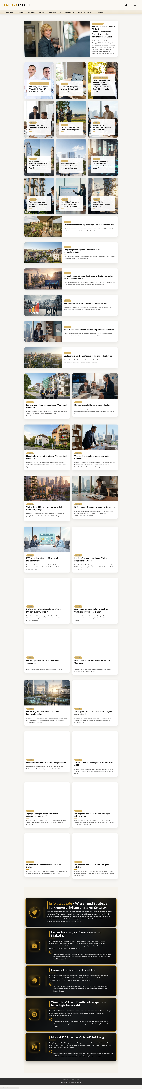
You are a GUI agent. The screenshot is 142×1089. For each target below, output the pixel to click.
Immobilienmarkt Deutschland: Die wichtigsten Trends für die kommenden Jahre (88, 277)
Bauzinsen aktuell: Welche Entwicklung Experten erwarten (89, 329)
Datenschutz (75, 1080)
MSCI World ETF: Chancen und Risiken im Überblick (92, 661)
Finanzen (20, 12)
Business (9, 12)
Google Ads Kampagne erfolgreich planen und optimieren (69, 89)
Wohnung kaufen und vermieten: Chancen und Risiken (38, 204)
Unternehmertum (85, 12)
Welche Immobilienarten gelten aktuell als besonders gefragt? (44, 508)
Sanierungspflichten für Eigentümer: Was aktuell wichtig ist (46, 406)
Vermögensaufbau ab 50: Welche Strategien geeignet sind (93, 712)
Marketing (69, 12)
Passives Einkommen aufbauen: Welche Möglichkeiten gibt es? (91, 559)
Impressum (66, 1080)
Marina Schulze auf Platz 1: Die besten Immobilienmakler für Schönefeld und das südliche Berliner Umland (103, 31)
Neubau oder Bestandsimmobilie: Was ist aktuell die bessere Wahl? (38, 164)
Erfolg (42, 12)
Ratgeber (100, 12)
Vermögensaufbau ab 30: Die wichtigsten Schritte (91, 866)
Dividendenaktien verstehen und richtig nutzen (94, 507)
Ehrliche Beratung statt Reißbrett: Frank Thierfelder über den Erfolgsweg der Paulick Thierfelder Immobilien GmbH (101, 85)
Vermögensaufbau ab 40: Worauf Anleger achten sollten (92, 815)
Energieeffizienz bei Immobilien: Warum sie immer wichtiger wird (69, 166)
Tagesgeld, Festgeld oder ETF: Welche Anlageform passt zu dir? (42, 815)
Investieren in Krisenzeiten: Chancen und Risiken (43, 866)
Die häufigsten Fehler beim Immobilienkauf (92, 405)
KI (60, 12)
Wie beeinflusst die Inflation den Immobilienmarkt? (85, 303)
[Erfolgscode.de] (18, 5)
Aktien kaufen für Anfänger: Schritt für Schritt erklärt (93, 763)
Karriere (52, 12)
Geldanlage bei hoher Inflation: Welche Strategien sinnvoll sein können (91, 610)
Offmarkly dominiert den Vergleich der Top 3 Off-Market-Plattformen (38, 89)
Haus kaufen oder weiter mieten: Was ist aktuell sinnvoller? (46, 457)
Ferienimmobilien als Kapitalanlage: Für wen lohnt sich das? (89, 225)
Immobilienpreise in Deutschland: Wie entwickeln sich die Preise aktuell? (102, 164)
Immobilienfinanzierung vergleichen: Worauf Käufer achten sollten (70, 204)
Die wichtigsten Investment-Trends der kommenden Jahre (42, 712)
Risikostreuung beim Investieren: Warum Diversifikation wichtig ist (43, 610)
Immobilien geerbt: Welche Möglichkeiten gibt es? (39, 127)
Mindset (31, 12)
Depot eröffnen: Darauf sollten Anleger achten (46, 762)
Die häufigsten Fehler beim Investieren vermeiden (42, 661)
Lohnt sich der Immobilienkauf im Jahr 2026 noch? (101, 204)
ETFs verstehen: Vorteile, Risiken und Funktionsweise (42, 559)
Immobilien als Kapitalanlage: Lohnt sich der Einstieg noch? (102, 127)
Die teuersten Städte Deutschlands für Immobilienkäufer (88, 356)
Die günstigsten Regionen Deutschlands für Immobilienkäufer (82, 251)
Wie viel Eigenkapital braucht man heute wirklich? (91, 457)
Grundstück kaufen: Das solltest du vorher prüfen (70, 128)
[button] (125, 5)
